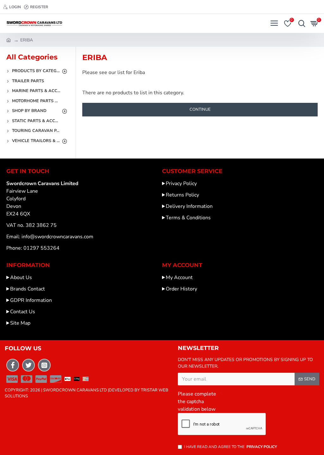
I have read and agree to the (230, 446)
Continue (200, 109)
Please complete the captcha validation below (197, 401)
